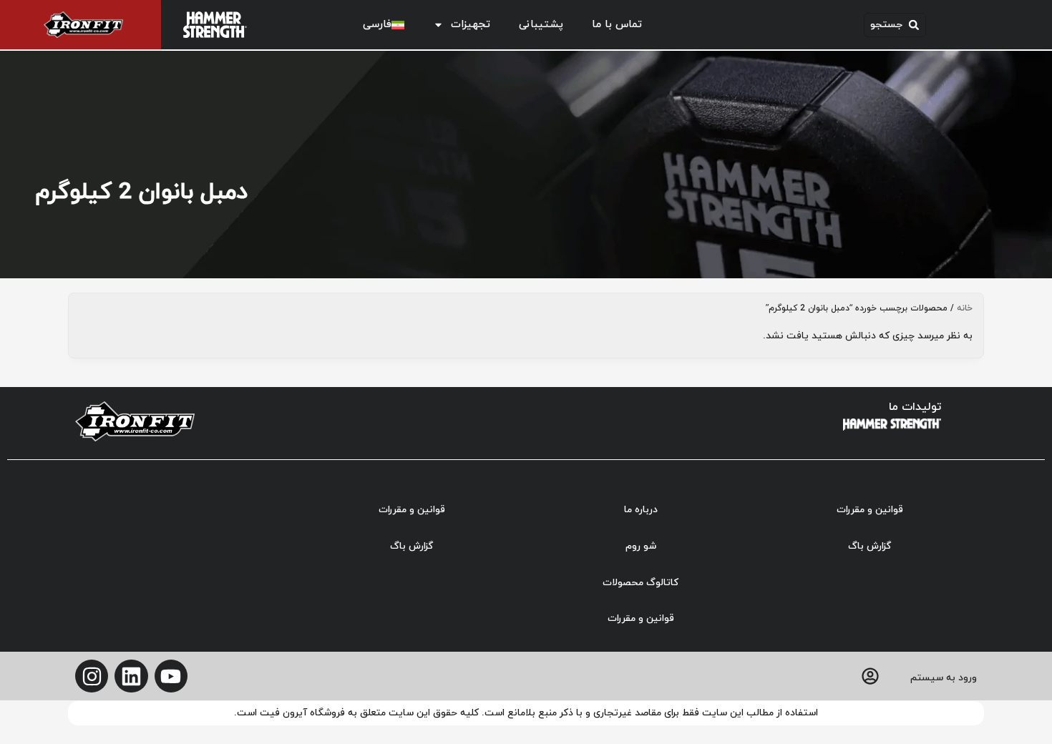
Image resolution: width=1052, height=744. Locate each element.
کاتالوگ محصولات (640, 582)
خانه (965, 308)
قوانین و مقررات (870, 510)
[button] (895, 25)
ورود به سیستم (943, 678)
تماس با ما (617, 24)
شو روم (640, 546)
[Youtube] (171, 676)
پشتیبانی (541, 24)
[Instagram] (91, 676)
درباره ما (641, 510)
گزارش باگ (869, 546)
